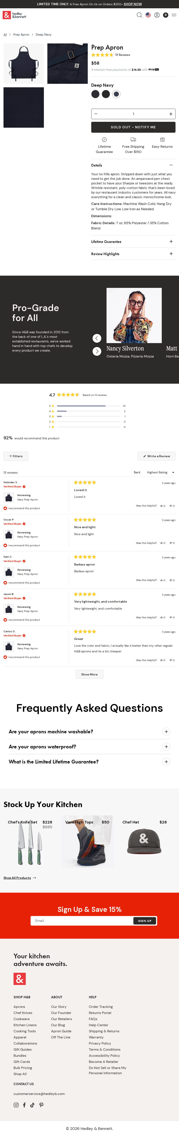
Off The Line (60, 1037)
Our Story (59, 1006)
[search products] (139, 15)
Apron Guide (61, 1031)
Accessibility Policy (104, 1055)
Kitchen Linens (25, 1025)
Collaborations (25, 1043)
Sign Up (144, 921)
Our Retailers (61, 1019)
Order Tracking (101, 1006)
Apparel (20, 1037)
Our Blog (58, 1025)
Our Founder (61, 1013)
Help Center (98, 1025)
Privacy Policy (100, 1043)
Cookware (22, 1019)
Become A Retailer (103, 1061)
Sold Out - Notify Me (133, 127)
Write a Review (161, 457)
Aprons (19, 1006)
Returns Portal (100, 1013)
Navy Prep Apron (27, 499)
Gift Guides (23, 1049)
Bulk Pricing (23, 1068)
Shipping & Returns (104, 1031)
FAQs (93, 1019)
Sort (137, 472)
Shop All (20, 1074)
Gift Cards (22, 1061)
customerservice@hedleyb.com (39, 1093)
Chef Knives (23, 1013)
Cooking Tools (25, 1031)
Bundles (20, 1055)
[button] (87, 406)
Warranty (96, 1037)
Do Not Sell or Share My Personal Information (107, 1070)
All (5, 34)
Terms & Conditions (104, 1049)
